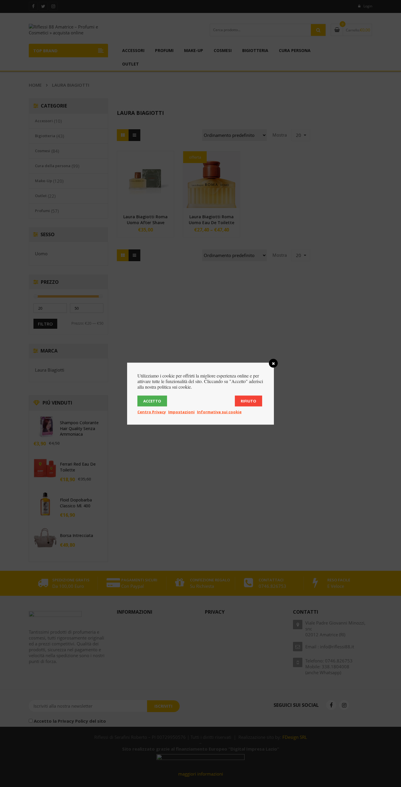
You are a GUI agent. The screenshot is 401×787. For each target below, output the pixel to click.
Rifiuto (248, 400)
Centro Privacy (151, 411)
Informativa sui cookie (219, 411)
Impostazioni (181, 411)
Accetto (152, 400)
